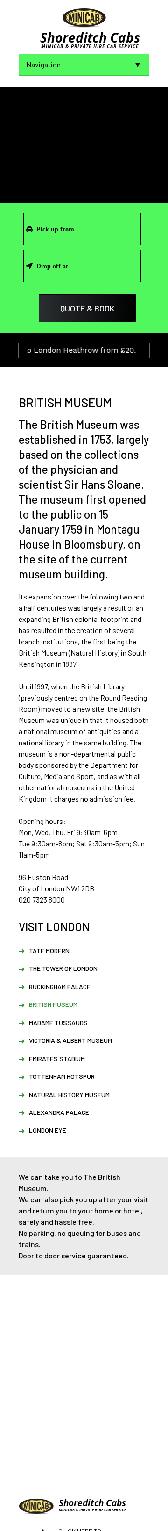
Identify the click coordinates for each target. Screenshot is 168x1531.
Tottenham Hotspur (62, 1076)
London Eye (47, 1130)
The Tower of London (63, 968)
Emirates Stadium (57, 1058)
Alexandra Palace (59, 1112)
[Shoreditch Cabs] (84, 17)
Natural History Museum (69, 1094)
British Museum (53, 1004)
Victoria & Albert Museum (70, 1040)
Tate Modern (49, 950)
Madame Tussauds (58, 1022)
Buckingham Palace (60, 986)
